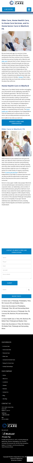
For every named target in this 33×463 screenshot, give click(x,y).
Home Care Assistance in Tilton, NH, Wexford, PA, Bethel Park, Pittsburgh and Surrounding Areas (16, 326)
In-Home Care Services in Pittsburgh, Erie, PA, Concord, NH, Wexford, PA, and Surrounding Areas (16, 313)
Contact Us (5, 392)
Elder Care (5, 356)
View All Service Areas (7, 447)
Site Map (5, 399)
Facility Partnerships (8, 366)
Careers (5, 385)
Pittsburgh (25, 439)
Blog (4, 395)
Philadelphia (16, 441)
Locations (5, 382)
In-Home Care (6, 346)
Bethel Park (4, 441)
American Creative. (16, 460)
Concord (11, 443)
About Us (5, 378)
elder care (4, 61)
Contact (21, 77)
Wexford (10, 441)
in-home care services (11, 172)
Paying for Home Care (8, 363)
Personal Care (6, 353)
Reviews (5, 388)
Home (4, 375)
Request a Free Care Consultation (16, 122)
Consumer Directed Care (9, 359)
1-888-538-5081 (6, 415)
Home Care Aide (7, 349)
